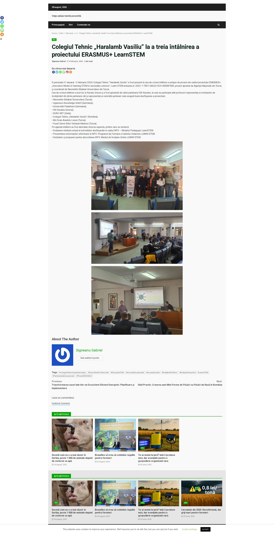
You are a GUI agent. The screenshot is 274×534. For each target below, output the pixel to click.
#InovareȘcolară (153, 372)
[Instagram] (67, 72)
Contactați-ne (83, 25)
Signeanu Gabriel (59, 61)
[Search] (219, 25)
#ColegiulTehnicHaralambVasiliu (72, 372)
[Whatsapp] (60, 72)
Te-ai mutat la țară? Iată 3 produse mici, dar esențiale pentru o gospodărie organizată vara (158, 435)
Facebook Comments (61, 403)
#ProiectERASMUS (84, 376)
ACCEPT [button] (205, 529)
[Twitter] (57, 72)
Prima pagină (58, 25)
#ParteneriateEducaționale (63, 376)
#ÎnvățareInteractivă (188, 372)
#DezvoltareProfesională (98, 372)
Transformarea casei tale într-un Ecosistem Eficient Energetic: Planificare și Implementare (93, 385)
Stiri (71, 25)
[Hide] (1, 39)
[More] (70, 72)
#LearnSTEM (203, 372)
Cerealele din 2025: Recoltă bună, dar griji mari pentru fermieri (201, 493)
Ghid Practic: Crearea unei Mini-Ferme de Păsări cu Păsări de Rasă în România (180, 383)
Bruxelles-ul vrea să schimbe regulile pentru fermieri (115, 435)
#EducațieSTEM (117, 372)
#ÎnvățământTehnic (169, 372)
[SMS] (63, 72)
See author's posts (89, 358)
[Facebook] (53, 72)
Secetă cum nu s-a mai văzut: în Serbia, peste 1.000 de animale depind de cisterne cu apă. (72, 435)
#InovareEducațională (135, 372)
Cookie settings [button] (189, 529)
